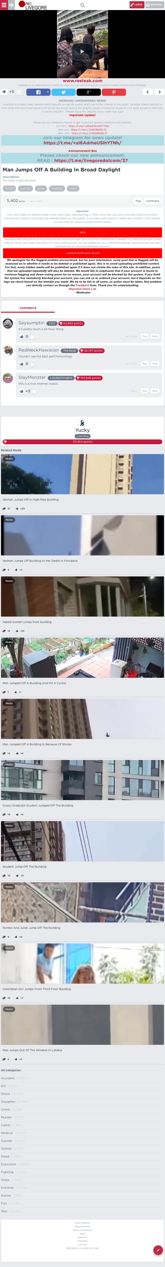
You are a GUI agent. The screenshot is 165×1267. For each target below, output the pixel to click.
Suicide (6, 1140)
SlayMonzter (32, 377)
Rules (82, 1234)
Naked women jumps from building (27, 622)
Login (138, 5)
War (4, 1211)
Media (9, 458)
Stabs (5, 1180)
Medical (7, 1133)
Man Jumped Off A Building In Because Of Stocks (37, 744)
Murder (6, 1117)
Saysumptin (32, 323)
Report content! (82, 1227)
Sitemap (82, 1245)
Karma (6, 1195)
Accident (8, 1078)
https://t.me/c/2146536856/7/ (89, 133)
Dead (5, 1156)
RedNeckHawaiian (39, 350)
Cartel (5, 1125)
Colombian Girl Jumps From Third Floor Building (37, 989)
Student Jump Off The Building (24, 866)
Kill (3, 1086)
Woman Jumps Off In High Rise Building (31, 499)
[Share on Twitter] (64, 92)
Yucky (82, 430)
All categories (11, 1070)
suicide (25, 188)
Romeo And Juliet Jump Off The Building (31, 928)
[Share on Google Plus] (89, 92)
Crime (5, 1109)
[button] (82, 51)
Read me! (82, 1238)
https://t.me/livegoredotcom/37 (91, 160)
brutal (9, 188)
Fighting (7, 1172)
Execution (8, 1164)
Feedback (82, 285)
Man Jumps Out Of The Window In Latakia (32, 1050)
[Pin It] (114, 92)
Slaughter (8, 1101)
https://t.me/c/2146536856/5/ (89, 130)
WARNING (82, 1241)
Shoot (5, 1094)
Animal (6, 1148)
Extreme (7, 1187)
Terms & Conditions (82, 1230)
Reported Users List (82, 288)
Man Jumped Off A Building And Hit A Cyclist (34, 683)
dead (73, 188)
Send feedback (82, 1223)
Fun (4, 1203)
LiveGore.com (86, 1248)
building (57, 188)
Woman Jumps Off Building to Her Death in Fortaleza (40, 561)
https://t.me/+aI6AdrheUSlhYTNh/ (89, 126)
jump (41, 188)
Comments (28, 308)
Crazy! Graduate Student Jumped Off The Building (38, 805)
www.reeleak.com (82, 81)
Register (156, 5)
